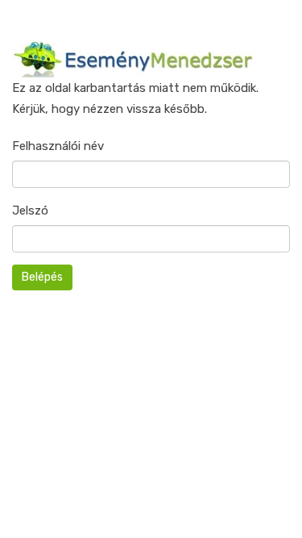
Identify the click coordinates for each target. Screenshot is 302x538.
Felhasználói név (58, 146)
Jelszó (30, 210)
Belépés (42, 277)
